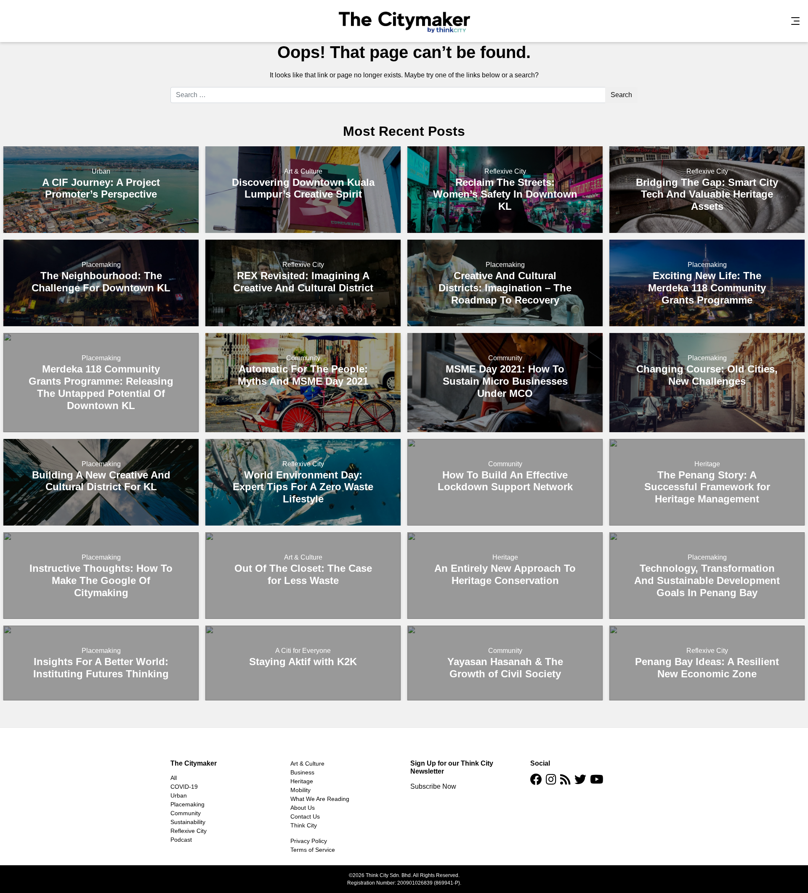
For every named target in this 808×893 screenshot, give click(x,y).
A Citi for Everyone (303, 650)
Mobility (300, 790)
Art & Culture (303, 171)
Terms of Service (312, 849)
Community (303, 358)
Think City (303, 825)
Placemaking (101, 264)
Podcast (181, 839)
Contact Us (305, 816)
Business (302, 772)
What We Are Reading (319, 798)
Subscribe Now (433, 786)
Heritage (707, 464)
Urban (101, 171)
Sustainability (187, 822)
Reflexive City (505, 171)
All (173, 777)
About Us (302, 807)
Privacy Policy (308, 841)
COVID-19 (184, 786)
